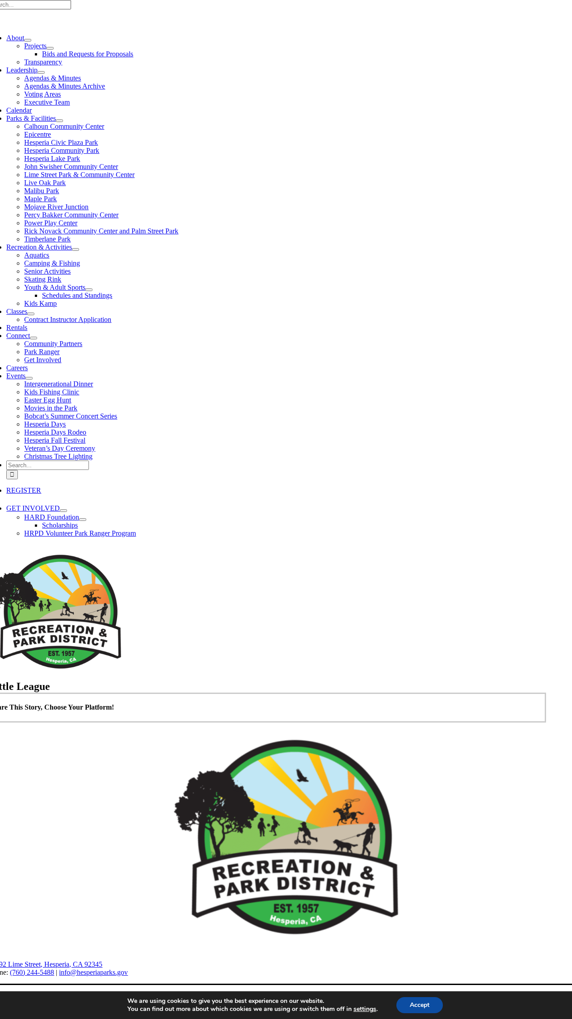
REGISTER (23, 490)
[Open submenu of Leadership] (41, 72)
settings (364, 1009)
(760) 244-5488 (32, 972)
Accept (419, 1005)
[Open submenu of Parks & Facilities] (59, 120)
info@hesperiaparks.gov (93, 972)
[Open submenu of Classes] (30, 314)
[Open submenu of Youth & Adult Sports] (89, 289)
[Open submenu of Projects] (50, 48)
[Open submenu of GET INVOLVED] (63, 510)
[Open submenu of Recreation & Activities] (75, 249)
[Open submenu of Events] (29, 378)
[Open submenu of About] (27, 40)
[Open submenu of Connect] (33, 338)
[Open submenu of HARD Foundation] (82, 519)
